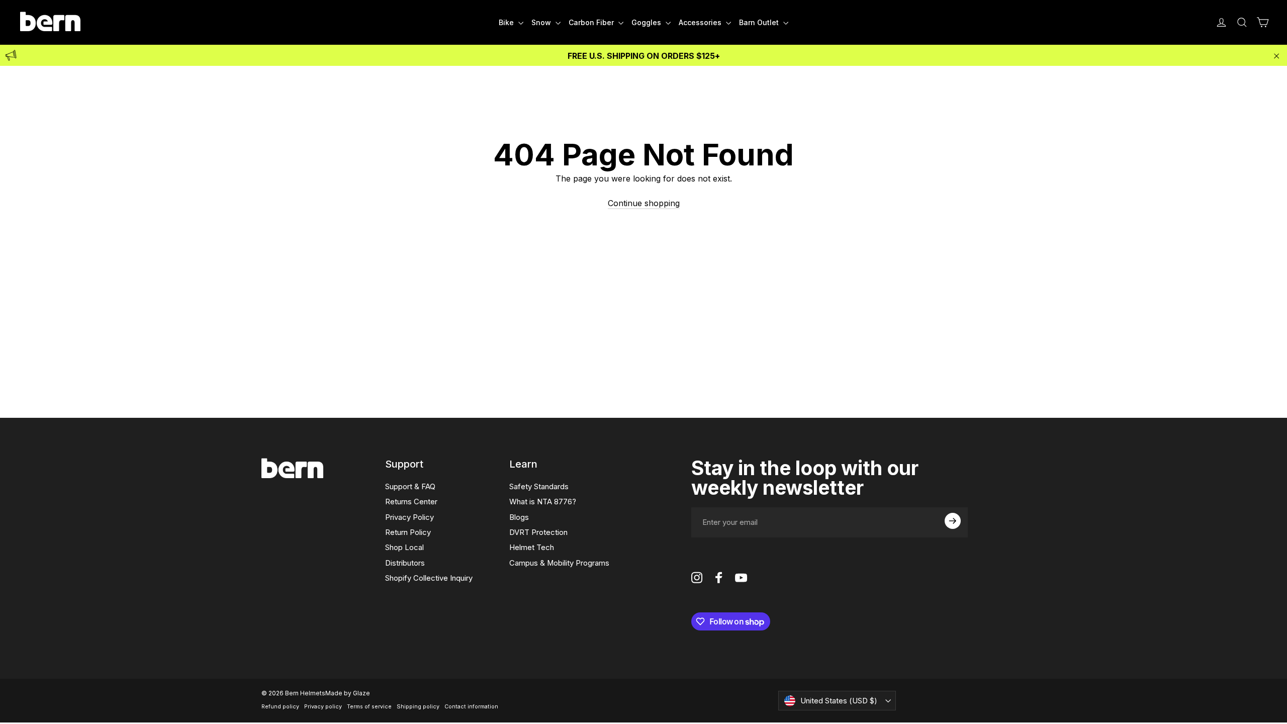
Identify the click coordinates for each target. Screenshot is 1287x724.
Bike (507, 22)
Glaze (361, 693)
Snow (542, 22)
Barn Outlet (760, 22)
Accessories (701, 22)
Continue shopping (644, 203)
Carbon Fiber (592, 22)
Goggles (647, 22)
